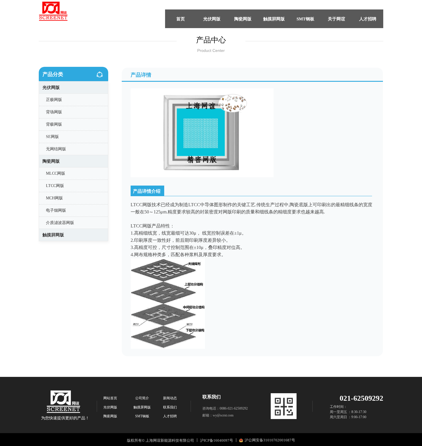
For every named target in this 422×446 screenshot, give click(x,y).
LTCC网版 (55, 186)
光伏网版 (51, 87)
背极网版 (54, 124)
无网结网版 (56, 149)
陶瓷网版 (51, 161)
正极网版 (54, 100)
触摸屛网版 (53, 235)
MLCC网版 (55, 173)
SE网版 (52, 137)
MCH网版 (54, 198)
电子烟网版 (56, 210)
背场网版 (54, 112)
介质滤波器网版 (60, 223)
